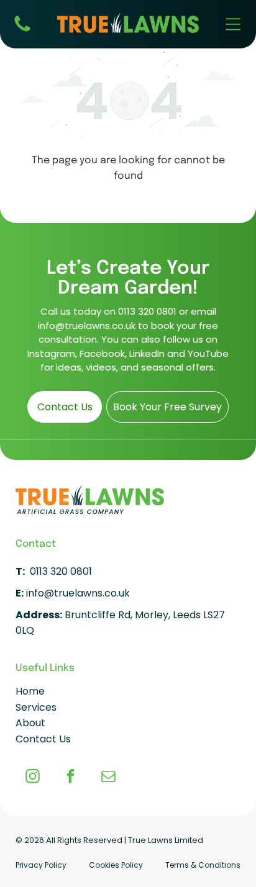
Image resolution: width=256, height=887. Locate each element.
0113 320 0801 (147, 311)
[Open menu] (233, 24)
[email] (108, 777)
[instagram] (32, 777)
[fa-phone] (22, 31)
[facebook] (70, 777)
